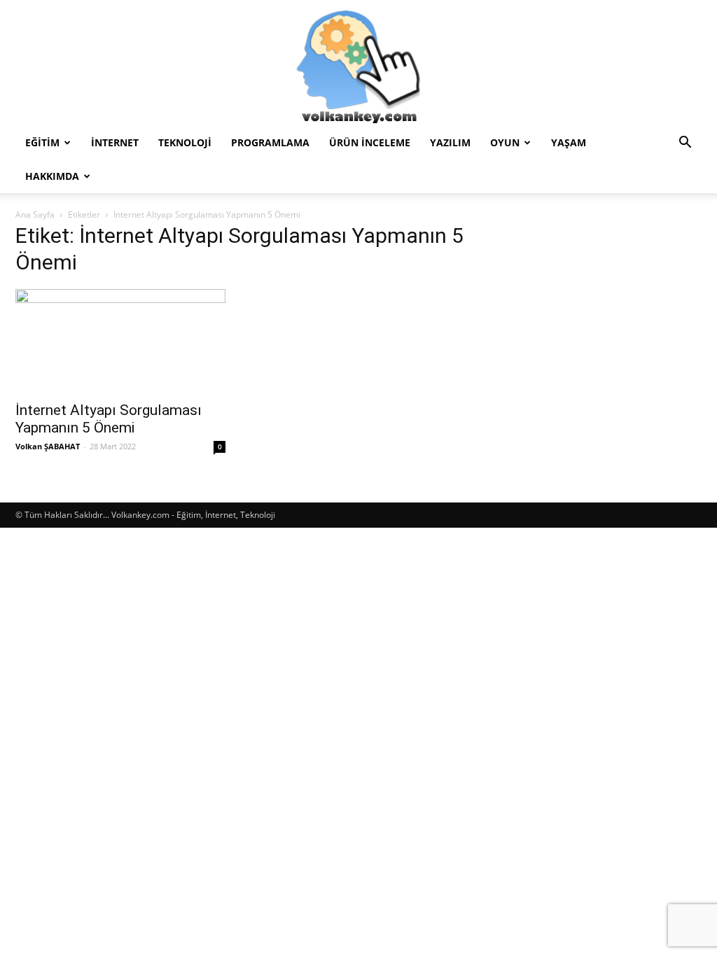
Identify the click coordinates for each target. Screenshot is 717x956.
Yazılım (450, 142)
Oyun (505, 142)
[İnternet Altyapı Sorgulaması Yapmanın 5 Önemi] (120, 341)
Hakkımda (52, 176)
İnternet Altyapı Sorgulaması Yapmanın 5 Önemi (108, 419)
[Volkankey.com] (358, 63)
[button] (685, 143)
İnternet (115, 142)
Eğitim (42, 142)
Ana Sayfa (35, 214)
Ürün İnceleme (369, 142)
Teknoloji (184, 142)
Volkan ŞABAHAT (47, 446)
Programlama (270, 142)
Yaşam (568, 142)
